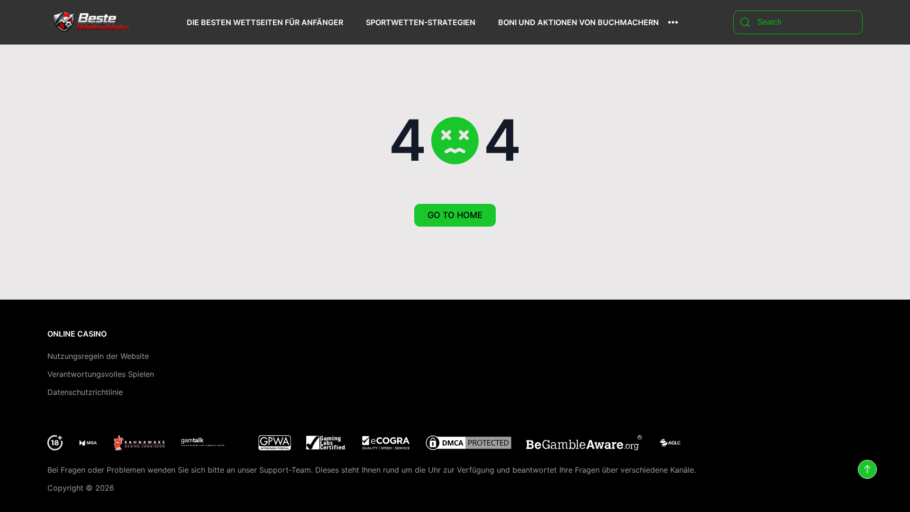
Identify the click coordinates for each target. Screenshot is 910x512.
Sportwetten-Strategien (420, 22)
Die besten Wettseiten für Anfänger (265, 22)
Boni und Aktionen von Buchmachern (578, 22)
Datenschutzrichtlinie (85, 392)
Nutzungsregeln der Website (98, 356)
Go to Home (455, 215)
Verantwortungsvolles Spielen (100, 374)
